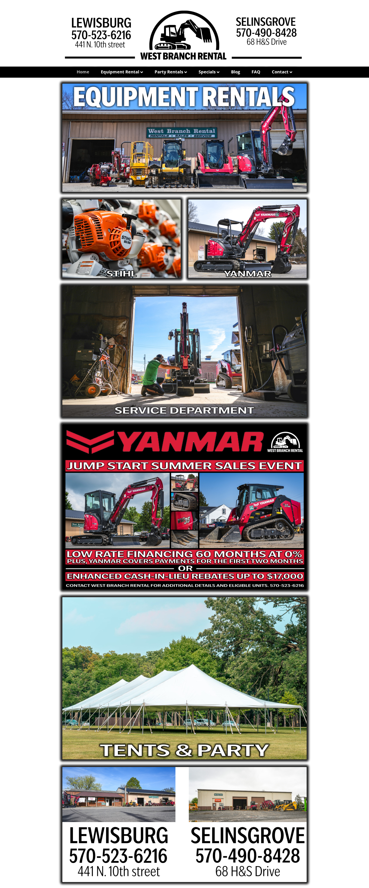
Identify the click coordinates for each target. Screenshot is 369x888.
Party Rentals (169, 72)
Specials (207, 72)
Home (83, 72)
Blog (235, 72)
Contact (280, 72)
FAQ (256, 72)
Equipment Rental (120, 72)
